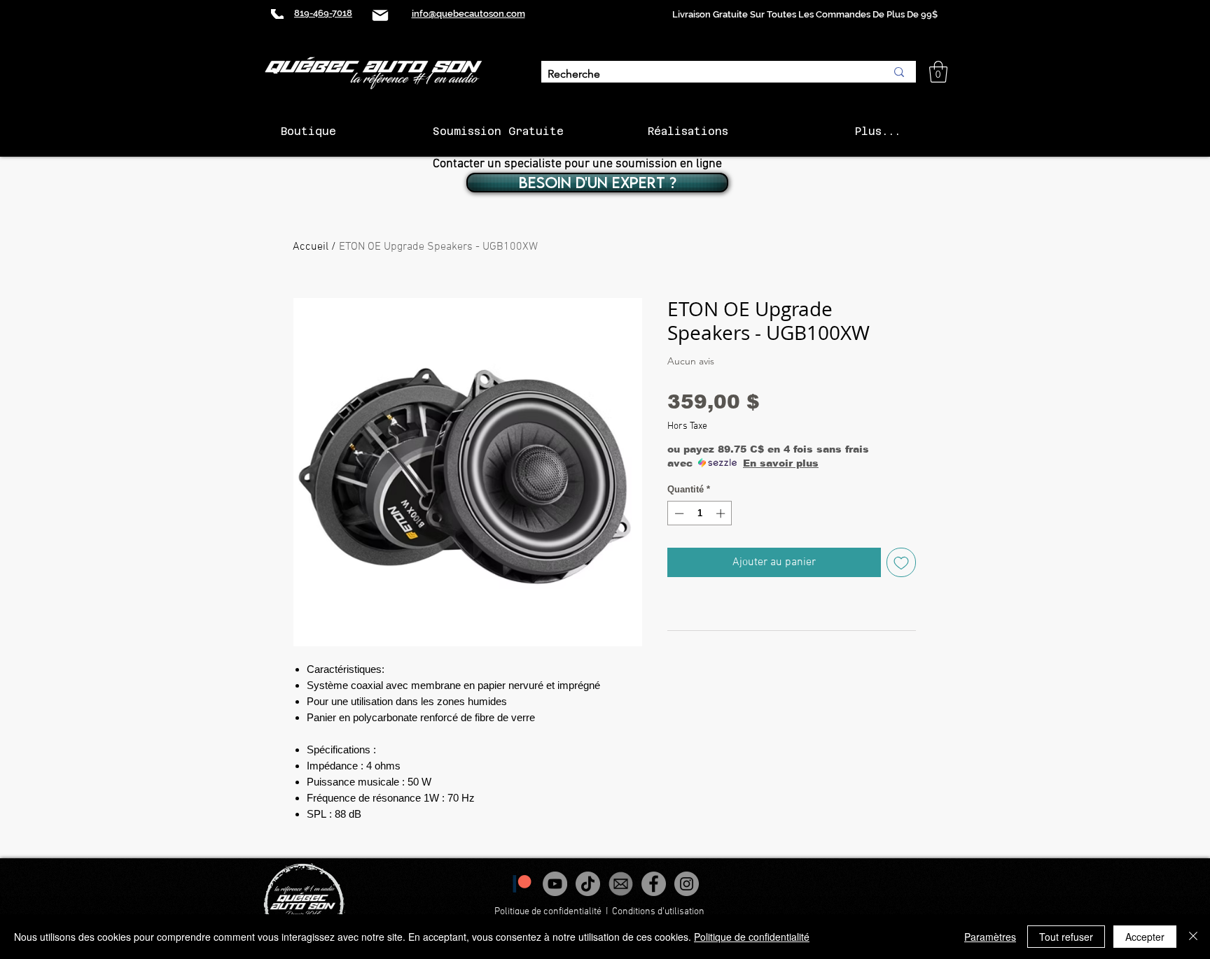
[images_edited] (621, 884)
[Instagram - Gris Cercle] (686, 884)
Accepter (1144, 937)
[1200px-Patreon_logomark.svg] (522, 884)
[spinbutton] (700, 513)
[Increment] (722, 513)
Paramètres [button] (990, 937)
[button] (938, 72)
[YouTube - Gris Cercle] (555, 884)
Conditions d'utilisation (659, 912)
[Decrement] (677, 513)
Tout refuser (1066, 937)
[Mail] (380, 15)
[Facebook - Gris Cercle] (653, 884)
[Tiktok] (588, 884)
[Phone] (277, 14)
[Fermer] (1193, 936)
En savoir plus (781, 463)
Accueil (310, 247)
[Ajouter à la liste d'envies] (901, 562)
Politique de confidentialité (547, 912)
